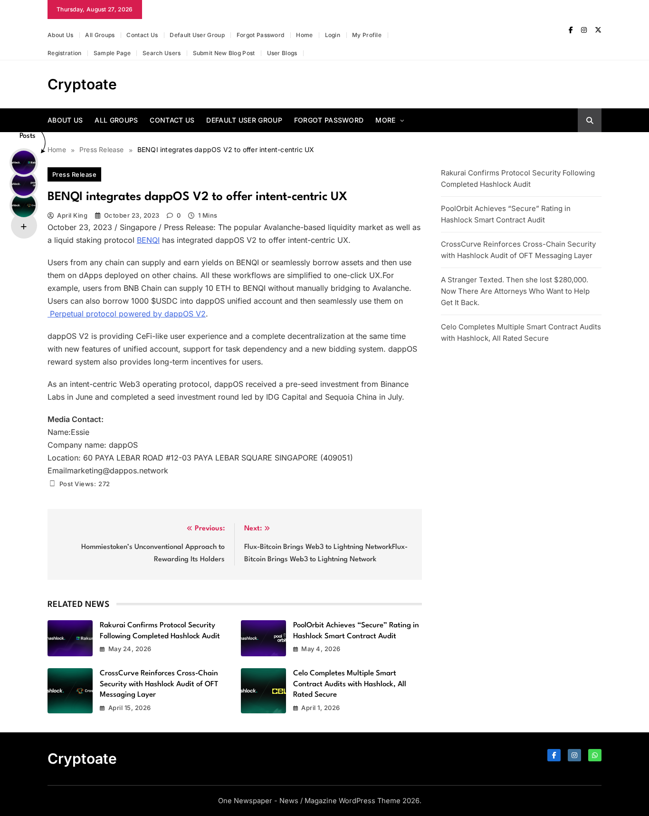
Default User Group (197, 34)
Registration (65, 53)
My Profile (367, 34)
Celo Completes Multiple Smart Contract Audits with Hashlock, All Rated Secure (349, 684)
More (385, 120)
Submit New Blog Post (224, 53)
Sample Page (112, 53)
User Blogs (282, 53)
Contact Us (142, 34)
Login (333, 34)
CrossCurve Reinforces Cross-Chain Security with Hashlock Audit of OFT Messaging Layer (159, 684)
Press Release (74, 174)
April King (72, 215)
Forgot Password (261, 34)
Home (304, 34)
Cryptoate (82, 84)
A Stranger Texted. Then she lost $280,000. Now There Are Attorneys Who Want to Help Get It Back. (515, 291)
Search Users (162, 53)
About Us (60, 34)
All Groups (100, 34)
